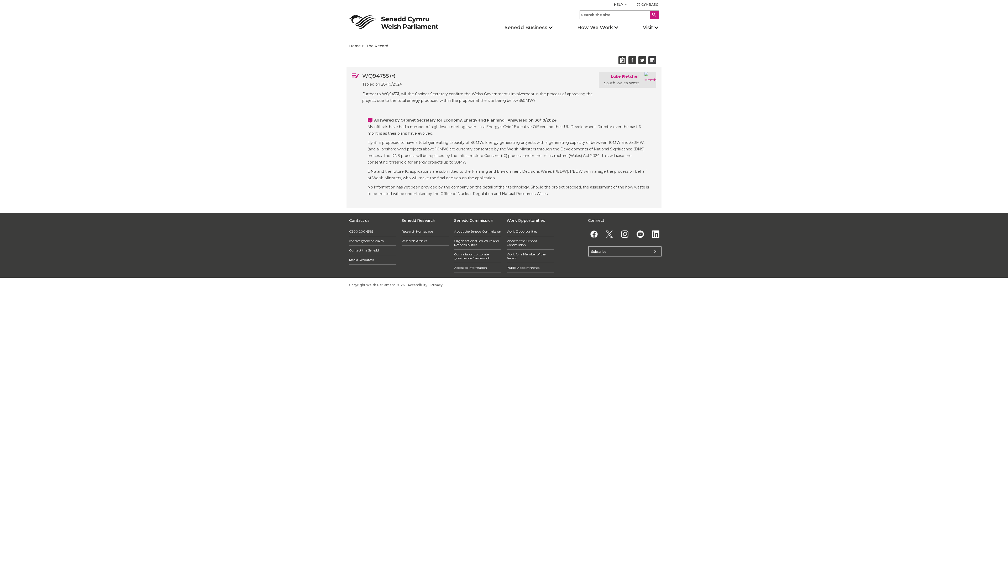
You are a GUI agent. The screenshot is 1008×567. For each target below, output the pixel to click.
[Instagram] (625, 234)
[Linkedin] (656, 234)
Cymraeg (647, 5)
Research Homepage (417, 231)
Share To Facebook (632, 60)
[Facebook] (594, 234)
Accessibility (417, 285)
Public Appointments (523, 268)
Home (355, 46)
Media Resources (361, 260)
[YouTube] (640, 234)
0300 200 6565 (361, 231)
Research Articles (414, 241)
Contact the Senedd (364, 250)
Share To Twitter (642, 60)
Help (621, 5)
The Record (377, 46)
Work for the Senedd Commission (522, 243)
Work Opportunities (522, 231)
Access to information (470, 268)
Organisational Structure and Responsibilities (476, 243)
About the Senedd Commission (477, 231)
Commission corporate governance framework (472, 256)
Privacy (436, 285)
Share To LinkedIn (652, 60)
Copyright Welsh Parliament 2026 (377, 285)
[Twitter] (609, 234)
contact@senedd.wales (366, 241)
